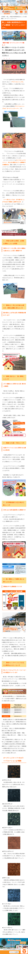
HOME (3, 16)
